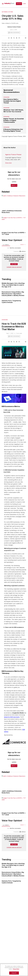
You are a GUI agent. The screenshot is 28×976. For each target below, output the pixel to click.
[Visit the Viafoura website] (22, 251)
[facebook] (9, 38)
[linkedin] (11, 38)
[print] (25, 38)
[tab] (6, 244)
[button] (3, 4)
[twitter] (14, 38)
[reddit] (16, 38)
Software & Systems (7, 11)
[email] (19, 38)
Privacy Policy (16, 969)
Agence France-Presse (14, 26)
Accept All (14, 973)
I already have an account (14, 267)
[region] (14, 248)
